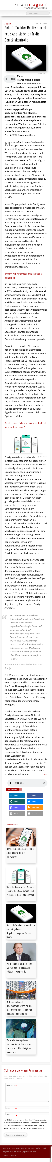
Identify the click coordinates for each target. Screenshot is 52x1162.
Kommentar (11, 1086)
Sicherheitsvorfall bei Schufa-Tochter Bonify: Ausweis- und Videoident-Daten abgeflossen (20, 891)
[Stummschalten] (44, 783)
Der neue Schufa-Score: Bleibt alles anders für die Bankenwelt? (20, 852)
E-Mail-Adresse (11, 1117)
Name (11, 1109)
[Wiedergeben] (7, 79)
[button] (17, 795)
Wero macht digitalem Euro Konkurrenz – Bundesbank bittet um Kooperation (19, 967)
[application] (9, 79)
